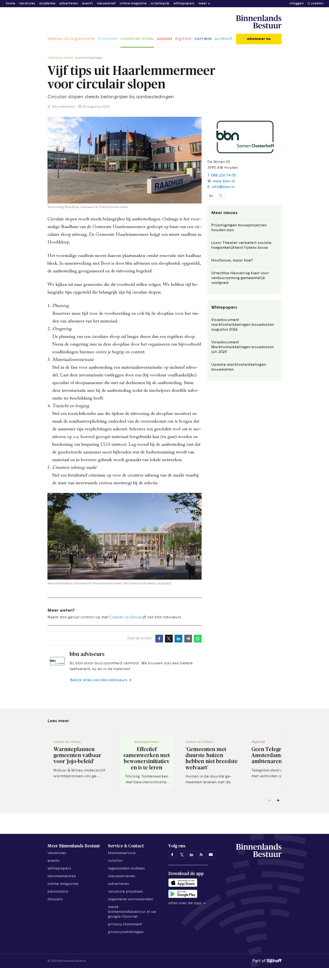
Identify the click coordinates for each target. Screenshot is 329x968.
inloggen (297, 3)
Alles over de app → (187, 903)
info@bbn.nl (223, 187)
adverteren (68, 3)
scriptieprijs (160, 3)
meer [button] (202, 3)
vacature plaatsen (125, 892)
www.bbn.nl (224, 181)
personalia (57, 892)
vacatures (27, 3)
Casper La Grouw (125, 617)
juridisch (223, 39)
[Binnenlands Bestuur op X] (182, 854)
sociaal (164, 39)
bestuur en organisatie (71, 39)
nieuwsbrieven (121, 876)
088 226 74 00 (223, 175)
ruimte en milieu (137, 39)
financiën (108, 39)
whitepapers (183, 3)
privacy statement (125, 924)
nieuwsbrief (106, 3)
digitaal (183, 39)
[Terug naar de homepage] (259, 22)
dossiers (55, 899)
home (10, 3)
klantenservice (122, 853)
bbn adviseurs (63, 107)
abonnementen (61, 876)
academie (47, 3)
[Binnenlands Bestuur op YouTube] (211, 854)
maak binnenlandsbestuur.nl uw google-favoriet (132, 912)
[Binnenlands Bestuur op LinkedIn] (191, 854)
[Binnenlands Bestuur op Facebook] (172, 854)
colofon (115, 861)
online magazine (133, 3)
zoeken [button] (317, 3)
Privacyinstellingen (126, 932)
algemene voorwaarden (130, 899)
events (87, 3)
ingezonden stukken (126, 868)
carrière (203, 39)
